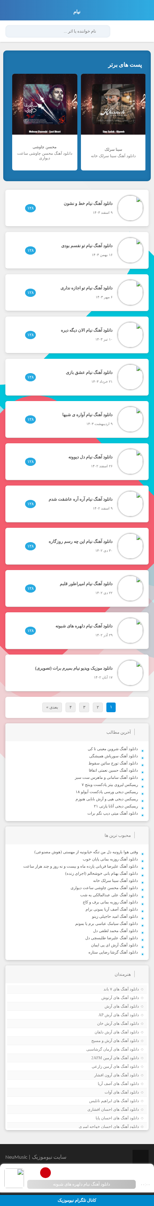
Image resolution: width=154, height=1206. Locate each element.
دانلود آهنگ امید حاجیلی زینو (115, 916)
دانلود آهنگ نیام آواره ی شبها (87, 414)
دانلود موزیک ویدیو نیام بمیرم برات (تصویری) (73, 668)
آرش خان (104, 1023)
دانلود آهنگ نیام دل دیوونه (90, 456)
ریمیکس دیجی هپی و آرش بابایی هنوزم (107, 799)
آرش (108, 1006)
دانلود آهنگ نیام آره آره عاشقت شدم (80, 499)
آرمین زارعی (102, 1066)
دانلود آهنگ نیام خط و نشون (88, 203)
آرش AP (105, 1015)
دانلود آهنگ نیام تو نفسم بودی (86, 245)
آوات (108, 1092)
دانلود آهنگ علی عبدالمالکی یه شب (109, 895)
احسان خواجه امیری (95, 1126)
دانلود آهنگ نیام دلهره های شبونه (84, 625)
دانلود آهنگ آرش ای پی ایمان (114, 945)
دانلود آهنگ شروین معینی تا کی (113, 749)
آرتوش (106, 997)
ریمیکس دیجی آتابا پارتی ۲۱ (116, 806)
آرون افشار (103, 1075)
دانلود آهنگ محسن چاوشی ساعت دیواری (104, 888)
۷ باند (108, 989)
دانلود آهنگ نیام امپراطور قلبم (86, 583)
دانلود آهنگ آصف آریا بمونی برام (112, 909)
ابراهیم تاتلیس (100, 1101)
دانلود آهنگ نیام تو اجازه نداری (86, 287)
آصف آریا (105, 1083)
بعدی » (52, 707)
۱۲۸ (30, 208)
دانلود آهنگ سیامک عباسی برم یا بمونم (106, 923)
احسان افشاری (99, 1109)
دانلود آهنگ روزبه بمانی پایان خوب (110, 859)
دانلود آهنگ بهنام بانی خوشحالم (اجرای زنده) (101, 873)
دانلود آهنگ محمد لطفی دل (115, 930)
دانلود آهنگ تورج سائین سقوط (113, 763)
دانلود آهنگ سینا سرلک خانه (115, 880)
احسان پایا (104, 1118)
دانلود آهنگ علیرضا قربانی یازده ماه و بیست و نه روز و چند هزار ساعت (80, 866)
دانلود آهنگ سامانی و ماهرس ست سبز (106, 777)
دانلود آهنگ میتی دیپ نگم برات (112, 813)
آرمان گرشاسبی (99, 1049)
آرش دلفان (103, 1032)
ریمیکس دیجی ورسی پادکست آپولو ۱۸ (107, 792)
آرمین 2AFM (101, 1058)
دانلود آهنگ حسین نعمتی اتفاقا (113, 770)
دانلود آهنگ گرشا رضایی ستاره (113, 952)
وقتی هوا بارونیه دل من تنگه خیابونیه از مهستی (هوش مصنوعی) (86, 852)
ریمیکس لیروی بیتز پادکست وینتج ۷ (110, 784)
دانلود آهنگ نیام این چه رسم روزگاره (80, 541)
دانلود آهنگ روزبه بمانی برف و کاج (110, 902)
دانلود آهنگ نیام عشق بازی (89, 372)
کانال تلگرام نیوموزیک (77, 1200)
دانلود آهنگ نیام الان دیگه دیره (86, 330)
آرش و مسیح (101, 1040)
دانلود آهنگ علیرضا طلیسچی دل (111, 938)
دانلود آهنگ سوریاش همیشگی (113, 756)
